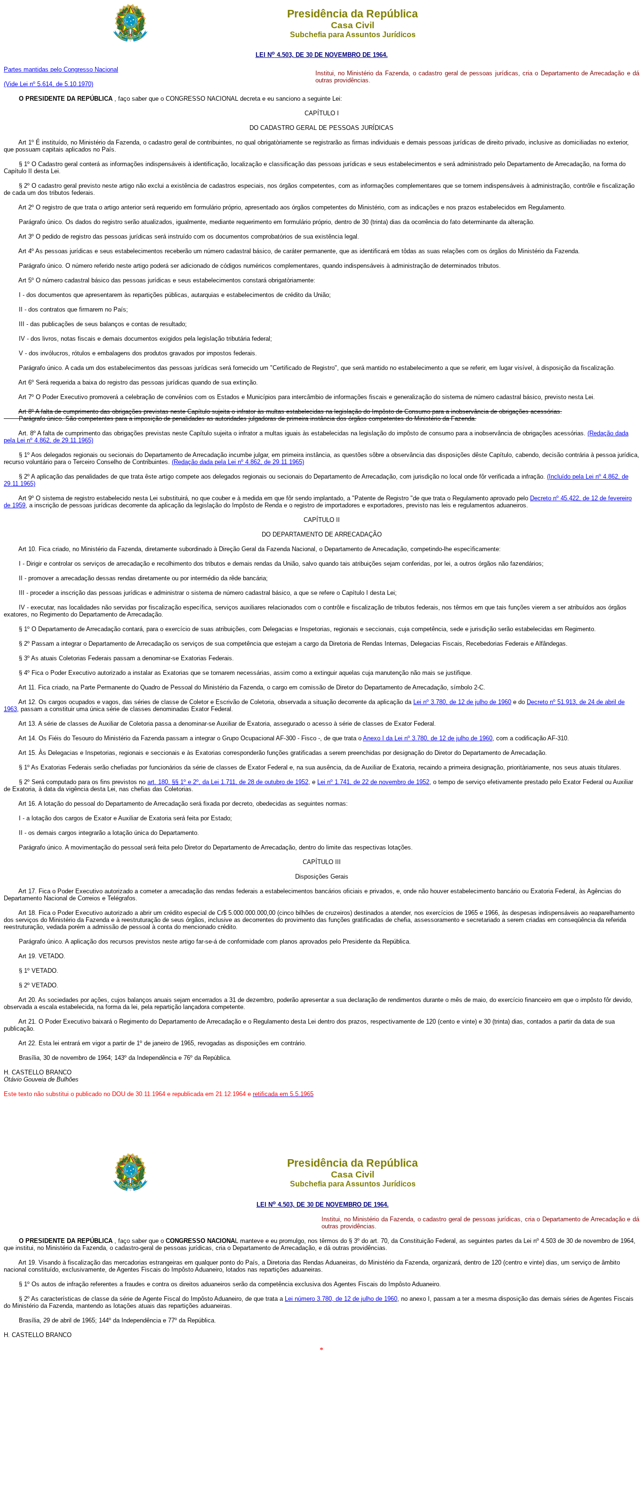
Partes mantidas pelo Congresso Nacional (61, 69)
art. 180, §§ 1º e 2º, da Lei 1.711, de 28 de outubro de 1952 (227, 781)
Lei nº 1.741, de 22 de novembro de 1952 (373, 781)
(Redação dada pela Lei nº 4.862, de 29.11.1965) (238, 461)
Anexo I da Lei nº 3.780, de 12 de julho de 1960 (427, 738)
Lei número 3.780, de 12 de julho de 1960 (341, 1298)
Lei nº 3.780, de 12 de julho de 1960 (462, 701)
